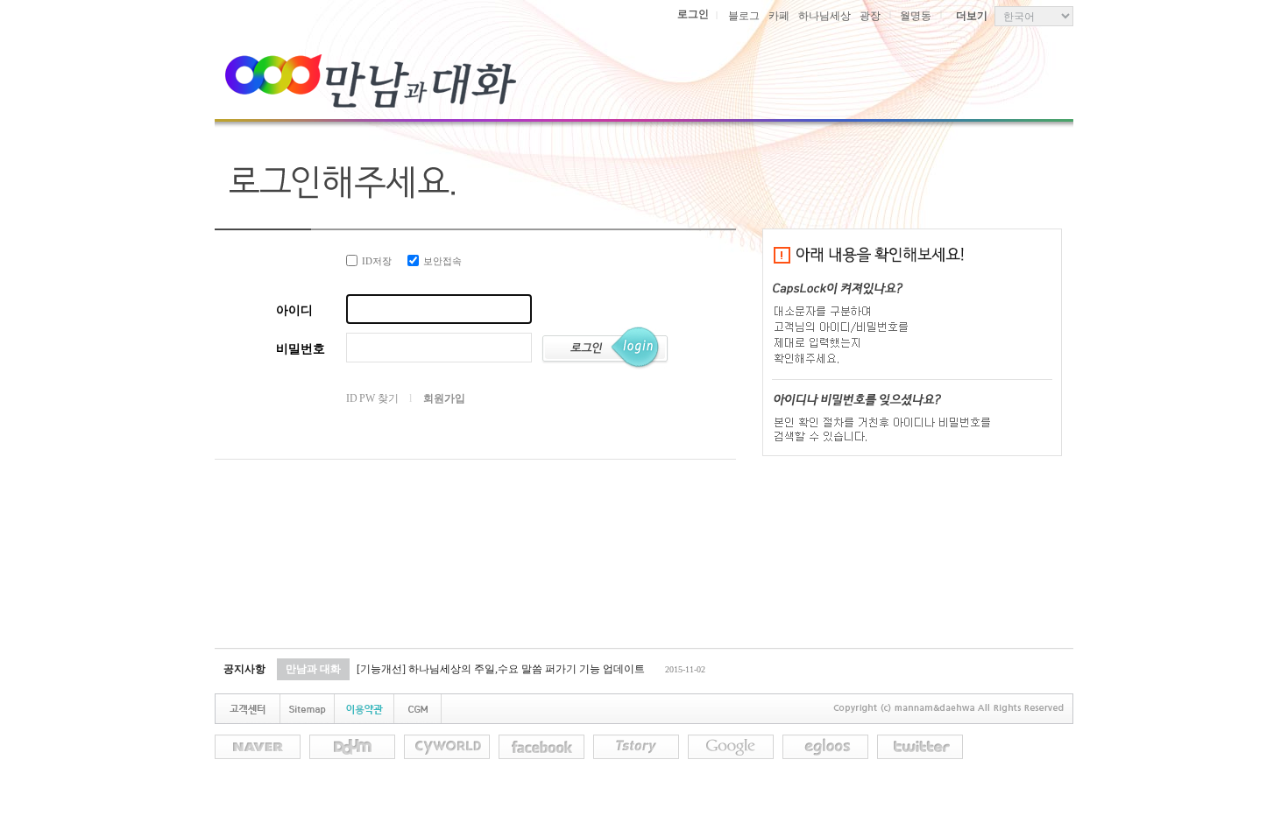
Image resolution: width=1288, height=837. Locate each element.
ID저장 (377, 261)
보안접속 (442, 261)
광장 (870, 16)
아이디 (294, 310)
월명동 (915, 16)
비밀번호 (300, 348)
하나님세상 (824, 16)
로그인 (693, 14)
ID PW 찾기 (372, 398)
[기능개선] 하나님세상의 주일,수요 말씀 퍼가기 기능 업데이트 (501, 669)
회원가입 (443, 398)
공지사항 (244, 669)
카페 (778, 16)
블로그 (744, 16)
